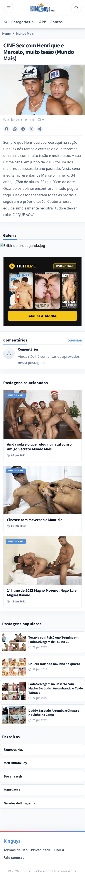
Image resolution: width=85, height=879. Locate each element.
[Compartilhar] (39, 129)
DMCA (59, 850)
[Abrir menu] (8, 8)
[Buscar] (76, 8)
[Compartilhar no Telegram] (23, 129)
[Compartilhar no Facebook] (6, 129)
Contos (56, 21)
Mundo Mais (25, 33)
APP (42, 21)
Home (6, 33)
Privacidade (41, 850)
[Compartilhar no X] (31, 129)
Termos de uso (15, 850)
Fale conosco (13, 857)
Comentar (75, 340)
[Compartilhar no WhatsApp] (15, 129)
